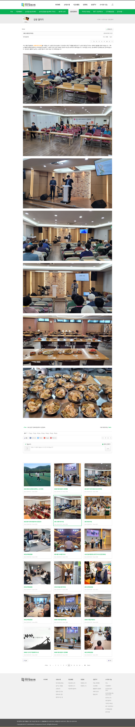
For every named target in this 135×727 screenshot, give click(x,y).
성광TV (93, 4)
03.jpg (42, 433)
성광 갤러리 (73, 12)
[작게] (99, 41)
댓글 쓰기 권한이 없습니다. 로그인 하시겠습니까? (42, 447)
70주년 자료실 (86, 12)
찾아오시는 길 (59, 697)
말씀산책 (95, 694)
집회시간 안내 (59, 691)
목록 (26, 438)
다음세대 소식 (71, 686)
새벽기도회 (96, 691)
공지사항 (119, 12)
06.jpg (55, 433)
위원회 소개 (83, 683)
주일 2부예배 (96, 683)
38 (84, 665)
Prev (46, 665)
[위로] (101, 41)
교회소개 (67, 4)
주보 (11, 12)
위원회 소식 (83, 686)
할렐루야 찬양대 (97, 688)
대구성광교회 (26, 37)
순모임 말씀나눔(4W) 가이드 (47, 12)
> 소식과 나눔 (103, 19)
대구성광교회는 (60, 683)
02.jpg (38, 433)
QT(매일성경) (110, 12)
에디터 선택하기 (107, 444)
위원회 (85, 4)
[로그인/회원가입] (112, 5)
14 (79, 665)
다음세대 (76, 4)
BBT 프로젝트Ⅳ (98, 12)
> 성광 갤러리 (110, 19)
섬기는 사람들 (59, 686)
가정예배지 (19, 12)
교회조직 (58, 688)
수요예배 (95, 686)
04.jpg (47, 433)
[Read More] (37, 477)
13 (76, 665)
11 (71, 665)
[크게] (96, 41)
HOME (57, 4)
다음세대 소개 (71, 683)
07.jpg (30, 433)
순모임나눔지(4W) (30, 12)
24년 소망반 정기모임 (28, 33)
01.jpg (34, 433)
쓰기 (110, 660)
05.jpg (51, 433)
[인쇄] (109, 41)
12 (74, 665)
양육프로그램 (59, 694)
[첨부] (112, 41)
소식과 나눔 (104, 4)
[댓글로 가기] (107, 41)
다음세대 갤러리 (72, 688)
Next (88, 665)
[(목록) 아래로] (104, 41)
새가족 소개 (62, 12)
